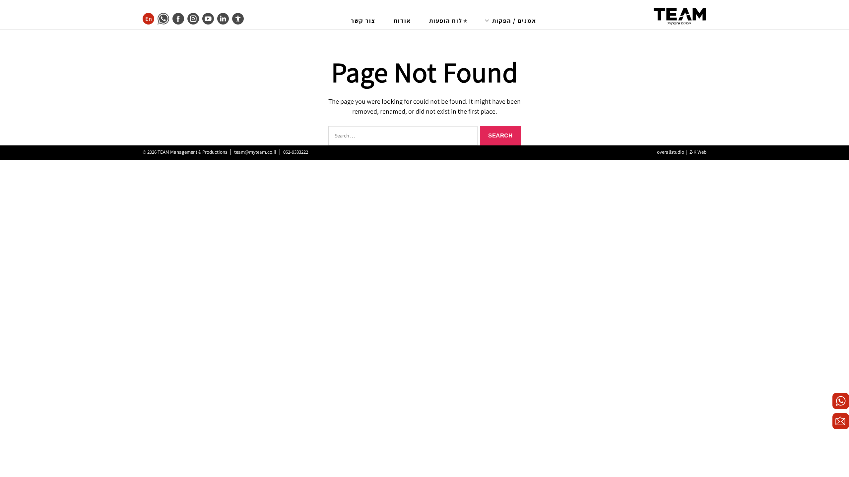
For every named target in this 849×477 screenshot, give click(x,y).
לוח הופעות (445, 21)
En (148, 19)
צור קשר (363, 21)
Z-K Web (697, 152)
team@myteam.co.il (255, 152)
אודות (402, 21)
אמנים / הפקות (514, 21)
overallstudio (670, 152)
